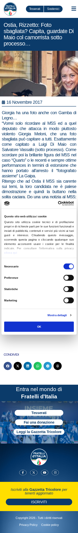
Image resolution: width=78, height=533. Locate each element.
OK (39, 326)
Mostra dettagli (57, 315)
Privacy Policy (28, 524)
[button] (8, 366)
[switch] (68, 278)
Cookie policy (50, 524)
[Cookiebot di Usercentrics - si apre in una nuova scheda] (58, 203)
